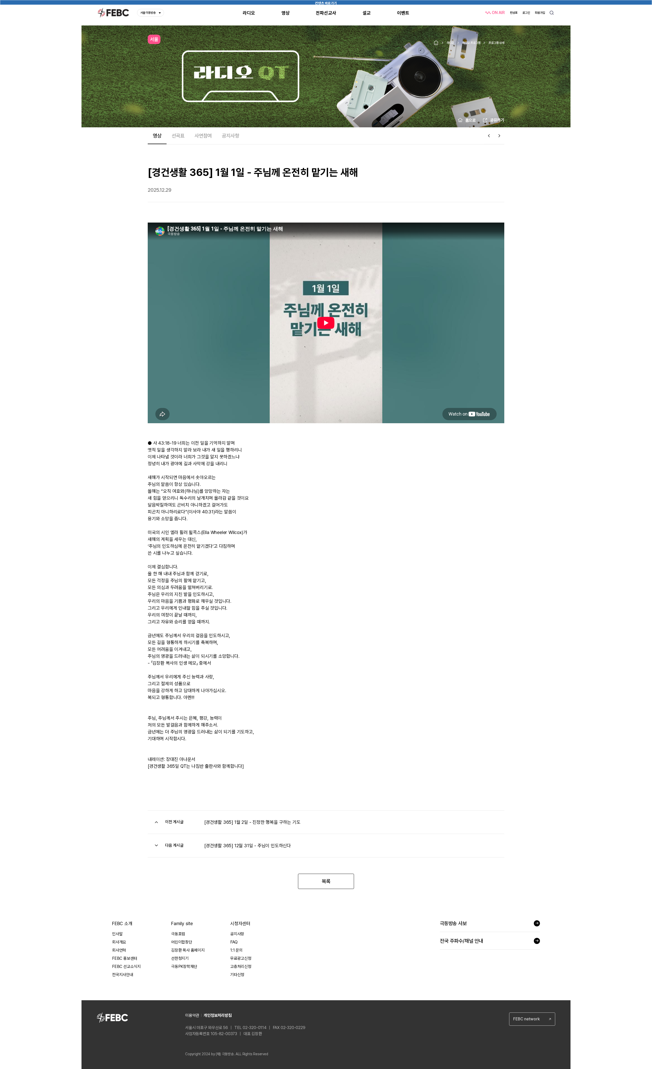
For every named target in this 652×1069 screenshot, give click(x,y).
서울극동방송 (148, 13)
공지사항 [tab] (230, 136)
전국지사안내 (122, 974)
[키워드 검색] (551, 12)
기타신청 (237, 974)
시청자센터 (240, 923)
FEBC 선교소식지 (126, 966)
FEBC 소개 (122, 923)
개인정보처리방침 (217, 1015)
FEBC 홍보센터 (124, 958)
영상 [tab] (157, 136)
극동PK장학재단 (184, 966)
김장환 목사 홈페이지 (188, 950)
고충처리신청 (240, 966)
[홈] (436, 42)
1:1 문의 (236, 950)
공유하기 (497, 120)
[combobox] (532, 1019)
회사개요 (119, 942)
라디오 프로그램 (471, 43)
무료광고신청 (240, 958)
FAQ (233, 942)
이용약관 (192, 1015)
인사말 (117, 933)
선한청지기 (180, 958)
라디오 (450, 43)
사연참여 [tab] (203, 136)
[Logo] (113, 13)
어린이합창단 (181, 942)
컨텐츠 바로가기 (326, 3)
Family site (182, 923)
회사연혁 (119, 950)
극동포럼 (178, 933)
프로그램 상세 (496, 43)
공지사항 (237, 933)
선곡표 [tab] (178, 136)
